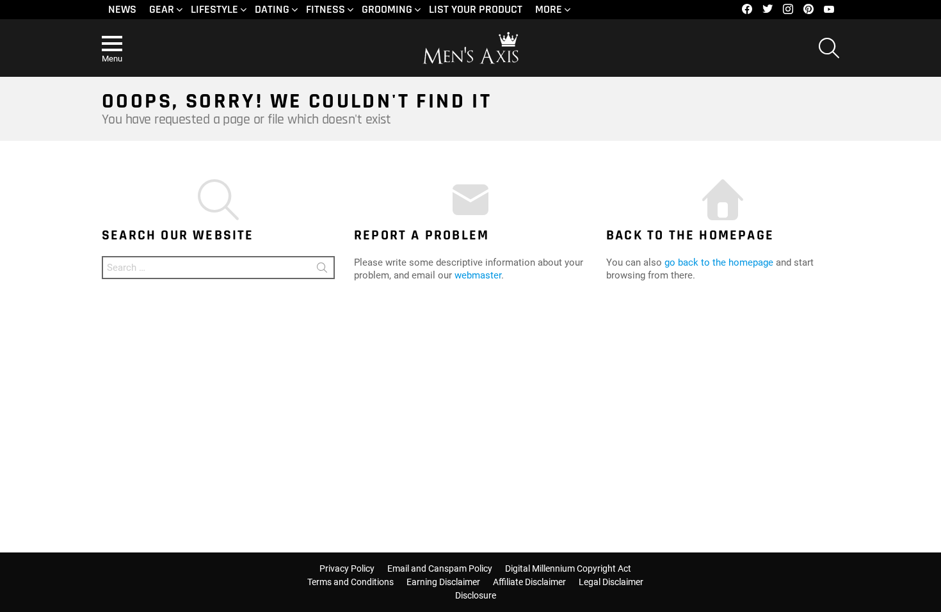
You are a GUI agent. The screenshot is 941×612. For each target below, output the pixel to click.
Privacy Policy (346, 568)
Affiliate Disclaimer (529, 582)
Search (322, 270)
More (548, 9)
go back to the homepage (718, 262)
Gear (161, 9)
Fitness (325, 9)
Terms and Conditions (350, 582)
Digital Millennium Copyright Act (568, 568)
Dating (272, 9)
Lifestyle (214, 9)
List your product (475, 9)
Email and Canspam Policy (439, 568)
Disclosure (475, 595)
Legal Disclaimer (611, 582)
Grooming (387, 9)
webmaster (477, 275)
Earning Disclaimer (443, 582)
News (122, 9)
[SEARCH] (829, 48)
